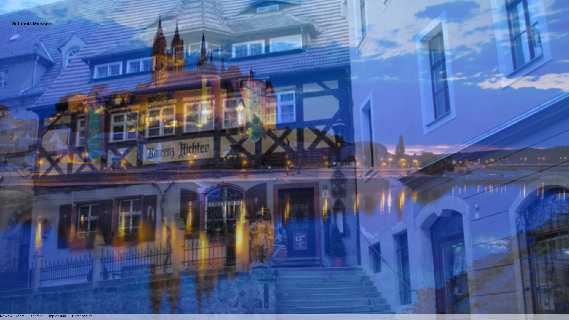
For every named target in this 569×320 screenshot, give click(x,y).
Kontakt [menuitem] (36, 316)
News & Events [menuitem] (12, 316)
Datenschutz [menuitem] (82, 316)
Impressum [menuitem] (57, 316)
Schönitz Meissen (32, 23)
